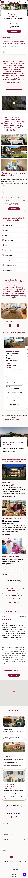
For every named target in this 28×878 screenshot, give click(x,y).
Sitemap (14, 865)
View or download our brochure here (14, 88)
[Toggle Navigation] (26, 2)
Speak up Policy (22, 861)
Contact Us (5, 850)
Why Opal (5, 823)
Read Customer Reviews (14, 52)
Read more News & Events (14, 580)
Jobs (3, 845)
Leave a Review (14, 675)
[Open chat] (24, 874)
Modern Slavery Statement (9, 863)
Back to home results (6, 37)
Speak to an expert (14, 2)
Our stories (5, 839)
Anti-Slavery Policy (20, 863)
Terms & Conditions (13, 861)
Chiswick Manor (14, 874)
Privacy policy (5, 861)
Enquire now (13, 208)
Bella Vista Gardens (14, 876)
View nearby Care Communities (14, 805)
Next (18, 326)
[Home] (2, 2)
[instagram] (16, 817)
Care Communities (7, 829)
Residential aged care (8, 834)
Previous (10, 326)
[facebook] (11, 817)
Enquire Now (14, 31)
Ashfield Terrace (14, 872)
